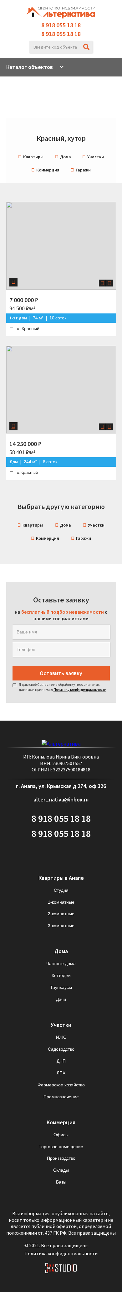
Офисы (61, 1134)
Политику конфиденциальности (79, 689)
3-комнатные (61, 925)
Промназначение (61, 1096)
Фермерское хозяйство (61, 1084)
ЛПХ (61, 1072)
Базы (61, 1181)
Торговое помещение (61, 1146)
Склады (61, 1170)
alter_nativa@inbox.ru (61, 799)
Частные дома (61, 963)
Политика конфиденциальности (61, 1253)
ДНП (61, 1061)
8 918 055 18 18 (61, 25)
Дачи (61, 999)
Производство (61, 1158)
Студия (61, 890)
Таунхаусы (61, 987)
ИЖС (61, 1037)
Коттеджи (61, 975)
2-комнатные (61, 913)
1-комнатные (61, 902)
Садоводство (61, 1049)
